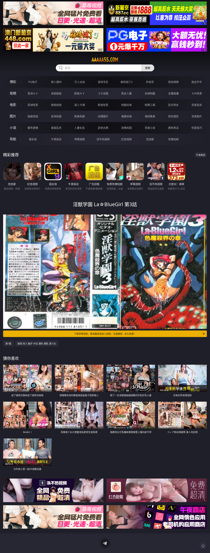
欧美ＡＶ (79, 93)
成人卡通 (79, 105)
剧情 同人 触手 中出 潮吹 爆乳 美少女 (37, 343)
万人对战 (79, 82)
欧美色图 (79, 116)
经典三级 (150, 105)
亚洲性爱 (33, 105)
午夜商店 (56, 139)
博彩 (13, 82)
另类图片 (196, 116)
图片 (13, 116)
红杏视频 (126, 139)
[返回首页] (203, 546)
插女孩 (33, 139)
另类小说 (150, 128)
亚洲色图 (56, 116)
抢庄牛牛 (196, 82)
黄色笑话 (173, 128)
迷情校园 (126, 128)
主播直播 (173, 93)
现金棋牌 (173, 82)
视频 (13, 93)
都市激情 (33, 128)
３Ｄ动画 (103, 93)
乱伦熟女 (173, 105)
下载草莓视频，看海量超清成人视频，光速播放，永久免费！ (105, 333)
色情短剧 (173, 139)
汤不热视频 (103, 139)
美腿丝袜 (126, 116)
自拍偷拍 (56, 93)
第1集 (8, 343)
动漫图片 (103, 116)
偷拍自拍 (56, 105)
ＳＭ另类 (196, 93)
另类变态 (196, 105)
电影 (13, 105)
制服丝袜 (126, 105)
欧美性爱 (103, 105)
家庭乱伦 (56, 128)
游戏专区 (103, 82)
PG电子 (32, 82)
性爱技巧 (196, 128)
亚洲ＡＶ (33, 93)
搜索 (147, 68)
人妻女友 (79, 128)
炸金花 (150, 82)
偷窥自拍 (33, 116)
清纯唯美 (150, 116)
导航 (13, 139)
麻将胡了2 (127, 82)
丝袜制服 (150, 93)
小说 (13, 127)
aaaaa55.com (105, 59)
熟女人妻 (126, 93)
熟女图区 (173, 116)
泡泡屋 (150, 139)
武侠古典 (103, 128)
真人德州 (56, 82)
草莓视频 (79, 139)
